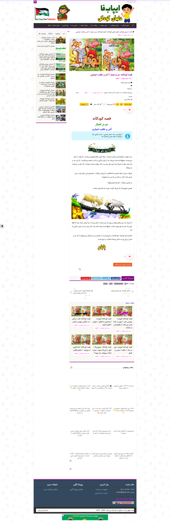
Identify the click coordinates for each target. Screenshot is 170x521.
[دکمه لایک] (129, 109)
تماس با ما (74, 25)
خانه (132, 25)
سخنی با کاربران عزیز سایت (46, 46)
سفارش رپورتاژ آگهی (76, 489)
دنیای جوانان (104, 25)
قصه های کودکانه (112, 32)
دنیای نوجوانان (115, 25)
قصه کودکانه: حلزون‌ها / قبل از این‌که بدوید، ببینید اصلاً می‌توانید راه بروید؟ (101, 350)
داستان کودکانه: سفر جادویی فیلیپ (120, 290)
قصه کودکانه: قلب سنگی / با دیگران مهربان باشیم (81, 320)
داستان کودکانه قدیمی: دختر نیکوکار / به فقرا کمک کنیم (46, 117)
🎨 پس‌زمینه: (111, 104)
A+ (121, 104)
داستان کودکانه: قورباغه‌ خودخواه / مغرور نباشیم (47, 100)
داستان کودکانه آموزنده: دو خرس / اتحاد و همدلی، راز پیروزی (46, 76)
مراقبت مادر (94, 25)
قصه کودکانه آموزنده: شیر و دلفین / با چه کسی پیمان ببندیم (83, 291)
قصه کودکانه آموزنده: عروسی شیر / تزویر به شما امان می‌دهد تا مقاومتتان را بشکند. (122, 323)
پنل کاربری (65, 25)
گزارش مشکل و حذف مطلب (123, 264)
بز (125, 284)
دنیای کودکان (125, 25)
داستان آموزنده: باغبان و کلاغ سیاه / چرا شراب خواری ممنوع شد (47, 84)
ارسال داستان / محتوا (54, 25)
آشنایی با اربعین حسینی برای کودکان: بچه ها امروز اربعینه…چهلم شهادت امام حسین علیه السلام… (46, 109)
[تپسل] (80, 269)
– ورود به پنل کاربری (102, 493)
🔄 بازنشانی (84, 104)
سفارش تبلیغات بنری (51, 489)
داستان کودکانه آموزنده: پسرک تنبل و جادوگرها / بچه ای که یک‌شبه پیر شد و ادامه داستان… (46, 93)
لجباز (111, 284)
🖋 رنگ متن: (98, 104)
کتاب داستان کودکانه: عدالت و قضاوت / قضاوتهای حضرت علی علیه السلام (46, 40)
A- (117, 104)
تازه (64, 33)
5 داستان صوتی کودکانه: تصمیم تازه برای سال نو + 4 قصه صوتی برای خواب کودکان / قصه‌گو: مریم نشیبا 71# (52, 57)
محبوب (57, 33)
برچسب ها (42, 33)
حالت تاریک (128, 104)
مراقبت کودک (84, 25)
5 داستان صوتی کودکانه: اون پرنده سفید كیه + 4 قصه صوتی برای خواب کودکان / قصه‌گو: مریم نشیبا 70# (52, 67)
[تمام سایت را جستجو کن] (35, 1)
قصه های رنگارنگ (118, 284)
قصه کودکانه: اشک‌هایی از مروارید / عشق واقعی (81, 349)
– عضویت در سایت (102, 489)
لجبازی (105, 284)
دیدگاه (51, 33)
